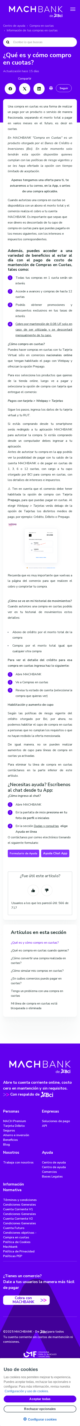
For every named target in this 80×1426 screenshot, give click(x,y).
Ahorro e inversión (16, 1135)
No (46, 890)
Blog (6, 1144)
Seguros (9, 1130)
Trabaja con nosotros (18, 1162)
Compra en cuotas (42, 26)
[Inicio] (36, 9)
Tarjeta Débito (14, 1126)
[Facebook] (10, 88)
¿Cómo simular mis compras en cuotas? (37, 971)
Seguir (64, 88)
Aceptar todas (39, 1399)
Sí (33, 890)
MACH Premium (14, 1121)
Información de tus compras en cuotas (32, 30)
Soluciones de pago (56, 1121)
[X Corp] (24, 88)
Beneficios (10, 1140)
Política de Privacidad (19, 1251)
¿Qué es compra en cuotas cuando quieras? (40, 950)
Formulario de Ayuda (23, 853)
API (44, 1126)
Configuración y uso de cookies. (27, 1391)
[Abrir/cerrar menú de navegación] (73, 9)
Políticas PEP (12, 1256)
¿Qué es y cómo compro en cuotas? (35, 943)
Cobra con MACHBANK (23, 1300)
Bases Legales (52, 1176)
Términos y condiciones (20, 1200)
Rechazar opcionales (40, 1409)
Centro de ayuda (14, 26)
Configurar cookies (40, 1419)
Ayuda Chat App (55, 853)
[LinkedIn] (39, 88)
